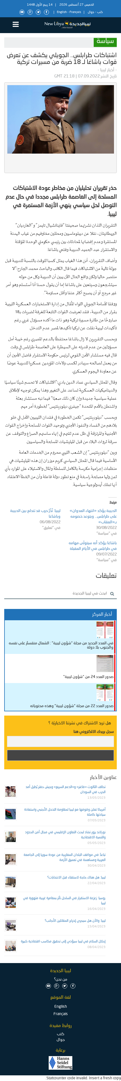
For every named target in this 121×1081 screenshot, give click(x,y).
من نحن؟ (60, 979)
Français (75, 12)
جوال (91, 12)
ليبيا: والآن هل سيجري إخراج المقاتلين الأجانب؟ (75, 921)
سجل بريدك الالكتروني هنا (93, 732)
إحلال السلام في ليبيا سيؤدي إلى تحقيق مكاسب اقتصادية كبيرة (63, 941)
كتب (100, 12)
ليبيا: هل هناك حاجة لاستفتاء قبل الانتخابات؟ (76, 877)
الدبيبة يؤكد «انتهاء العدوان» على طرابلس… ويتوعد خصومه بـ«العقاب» (93, 516)
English (62, 12)
